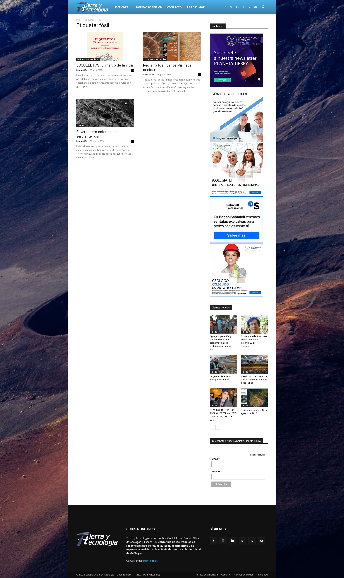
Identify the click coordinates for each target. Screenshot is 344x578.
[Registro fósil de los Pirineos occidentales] (172, 46)
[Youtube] (255, 7)
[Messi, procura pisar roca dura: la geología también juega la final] (254, 364)
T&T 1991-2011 (196, 7)
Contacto (174, 7)
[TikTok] (243, 7)
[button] (263, 7)
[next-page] (217, 427)
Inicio (79, 19)
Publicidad (262, 574)
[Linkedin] (237, 7)
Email (215, 459)
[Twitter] (249, 7)
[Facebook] (225, 7)
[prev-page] (212, 427)
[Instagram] (231, 7)
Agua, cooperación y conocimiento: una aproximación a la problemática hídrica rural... (220, 343)
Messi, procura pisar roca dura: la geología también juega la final (254, 379)
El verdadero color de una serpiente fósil (97, 134)
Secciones (121, 7)
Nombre (217, 471)
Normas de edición (149, 7)
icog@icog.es (150, 560)
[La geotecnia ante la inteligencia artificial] (223, 364)
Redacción (81, 70)
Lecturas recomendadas (88, 59)
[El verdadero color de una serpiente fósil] (105, 113)
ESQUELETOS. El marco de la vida (104, 65)
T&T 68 (214, 332)
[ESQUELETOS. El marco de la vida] (105, 46)
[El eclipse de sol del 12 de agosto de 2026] (254, 397)
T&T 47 (80, 125)
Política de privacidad (207, 574)
